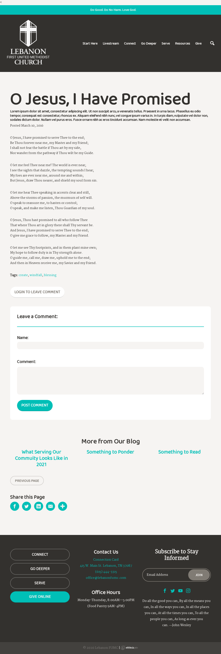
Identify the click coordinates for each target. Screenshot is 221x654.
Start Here (90, 43)
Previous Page (27, 480)
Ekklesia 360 (129, 648)
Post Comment (34, 405)
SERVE (40, 583)
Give (198, 43)
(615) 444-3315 (106, 571)
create (23, 275)
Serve (166, 43)
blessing (50, 275)
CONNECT (40, 554)
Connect (130, 43)
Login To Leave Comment (37, 292)
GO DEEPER (40, 568)
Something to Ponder (110, 451)
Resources (182, 43)
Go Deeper (148, 43)
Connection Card (106, 559)
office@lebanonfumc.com (106, 578)
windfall (36, 275)
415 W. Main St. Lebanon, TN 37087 (106, 565)
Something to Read (179, 451)
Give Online (40, 596)
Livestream (111, 43)
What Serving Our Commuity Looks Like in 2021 (41, 458)
